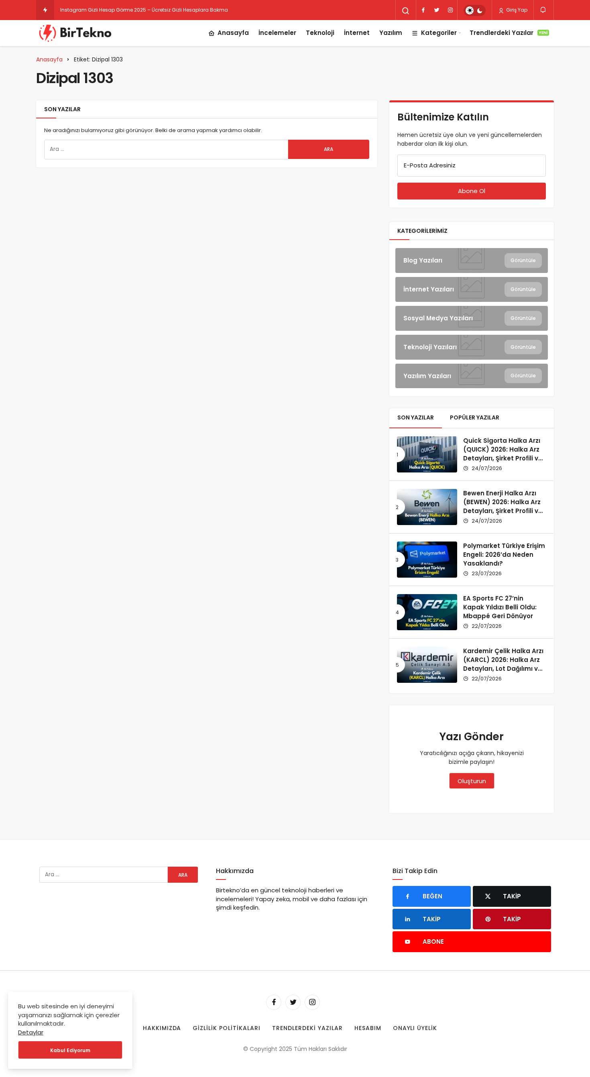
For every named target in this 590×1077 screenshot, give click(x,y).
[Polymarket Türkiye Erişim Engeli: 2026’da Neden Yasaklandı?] (427, 560)
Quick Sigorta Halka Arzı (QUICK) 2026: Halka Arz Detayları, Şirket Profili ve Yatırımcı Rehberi (502, 453)
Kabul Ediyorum (70, 1050)
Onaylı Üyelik (415, 1028)
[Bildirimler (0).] (543, 10)
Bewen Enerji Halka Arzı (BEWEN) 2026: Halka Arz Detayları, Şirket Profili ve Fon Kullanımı (502, 506)
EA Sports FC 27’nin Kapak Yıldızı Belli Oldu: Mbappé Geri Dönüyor (500, 607)
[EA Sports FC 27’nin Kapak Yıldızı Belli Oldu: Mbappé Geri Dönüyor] (427, 612)
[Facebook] (423, 10)
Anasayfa (233, 33)
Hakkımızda (162, 1028)
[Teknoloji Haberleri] (76, 33)
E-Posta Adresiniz (430, 165)
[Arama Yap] (406, 11)
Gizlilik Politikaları (226, 1028)
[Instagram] (450, 10)
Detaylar (30, 1032)
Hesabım (367, 1028)
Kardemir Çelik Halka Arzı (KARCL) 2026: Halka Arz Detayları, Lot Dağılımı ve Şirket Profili (503, 664)
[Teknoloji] (471, 347)
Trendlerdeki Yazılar (509, 33)
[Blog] (471, 260)
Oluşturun (472, 781)
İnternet (357, 33)
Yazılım (390, 33)
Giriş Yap (516, 9)
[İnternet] (471, 289)
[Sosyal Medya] (471, 318)
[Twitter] (437, 10)
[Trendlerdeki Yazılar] (45, 10)
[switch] (475, 10)
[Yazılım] (471, 376)
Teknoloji (320, 33)
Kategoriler (439, 33)
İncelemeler (277, 33)
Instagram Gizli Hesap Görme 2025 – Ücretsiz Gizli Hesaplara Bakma (144, 9)
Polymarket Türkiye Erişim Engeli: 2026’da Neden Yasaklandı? (504, 555)
